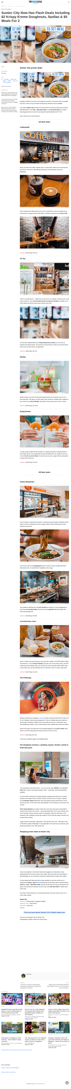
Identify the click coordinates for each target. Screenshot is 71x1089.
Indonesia (3, 1072)
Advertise (6, 1049)
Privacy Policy (29, 1049)
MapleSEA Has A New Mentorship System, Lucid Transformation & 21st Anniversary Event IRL (11, 1011)
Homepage (3, 6)
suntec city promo (7, 82)
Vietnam (8, 1072)
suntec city (15, 80)
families (41, 718)
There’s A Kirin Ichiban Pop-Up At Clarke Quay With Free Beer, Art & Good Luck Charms (59, 1011)
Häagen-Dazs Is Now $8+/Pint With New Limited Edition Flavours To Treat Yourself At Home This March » (58, 986)
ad (1, 79)
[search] (69, 2)
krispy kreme (13, 79)
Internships (14, 1049)
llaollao (4, 80)
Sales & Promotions (19, 6)
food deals (6, 79)
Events (3, 1006)
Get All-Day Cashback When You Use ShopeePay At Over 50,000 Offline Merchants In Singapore (9, 94)
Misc (2, 1034)
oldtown (9, 80)
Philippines (16, 1067)
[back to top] (67, 1083)
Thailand (12, 1067)
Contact (10, 1049)
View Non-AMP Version (40, 1083)
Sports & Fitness (29, 1034)
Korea (14, 1072)
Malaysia (50, 1034)
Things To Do (10, 6)
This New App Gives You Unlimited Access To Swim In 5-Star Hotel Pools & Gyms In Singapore (35, 1039)
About (2, 1049)
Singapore (3, 1067)
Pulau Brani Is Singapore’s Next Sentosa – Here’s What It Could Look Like (11, 1039)
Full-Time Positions (21, 1049)
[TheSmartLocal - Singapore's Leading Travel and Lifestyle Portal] (35, 2)
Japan (11, 1072)
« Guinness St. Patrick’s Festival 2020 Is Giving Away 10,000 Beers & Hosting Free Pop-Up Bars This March (30, 986)
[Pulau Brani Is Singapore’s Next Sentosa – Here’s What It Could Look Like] (12, 1027)
